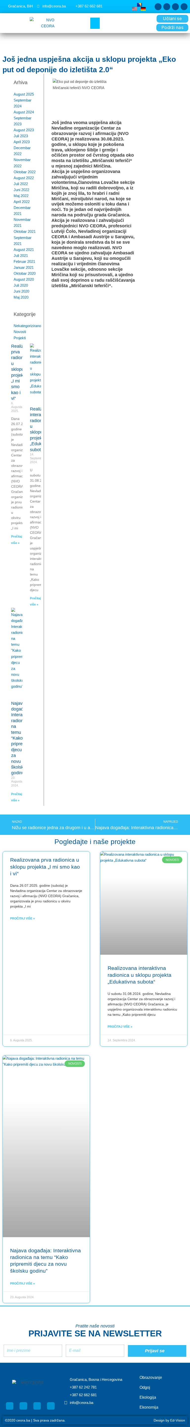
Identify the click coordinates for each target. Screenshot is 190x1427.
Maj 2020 (21, 297)
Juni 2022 (21, 190)
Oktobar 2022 (25, 172)
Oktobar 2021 (25, 232)
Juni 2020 (21, 291)
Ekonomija (149, 1407)
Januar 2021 (24, 268)
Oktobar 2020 (25, 273)
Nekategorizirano (27, 326)
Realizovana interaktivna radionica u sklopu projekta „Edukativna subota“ (139, 975)
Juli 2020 (21, 285)
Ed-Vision (177, 1420)
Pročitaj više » (22, 918)
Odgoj (145, 1387)
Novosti (20, 332)
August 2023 (24, 130)
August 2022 (24, 178)
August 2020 (24, 279)
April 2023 (22, 142)
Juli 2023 (21, 136)
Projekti (20, 338)
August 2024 (24, 112)
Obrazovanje (151, 1377)
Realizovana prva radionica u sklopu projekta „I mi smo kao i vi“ (45, 866)
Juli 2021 (21, 256)
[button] (95, 23)
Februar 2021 (24, 262)
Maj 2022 (21, 196)
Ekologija (148, 1397)
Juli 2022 (21, 184)
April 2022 (22, 202)
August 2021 (24, 250)
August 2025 (24, 94)
